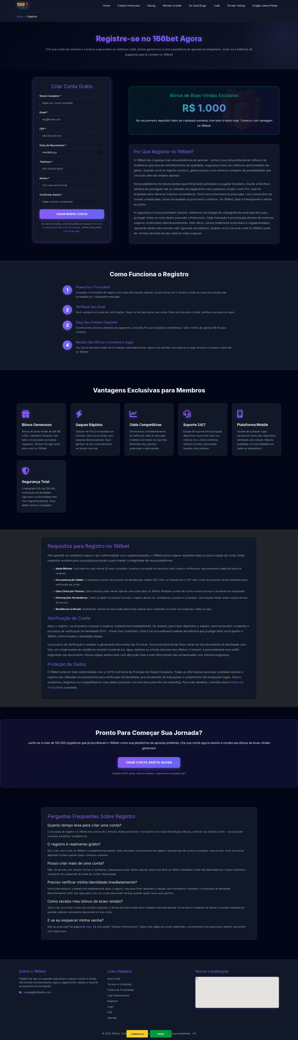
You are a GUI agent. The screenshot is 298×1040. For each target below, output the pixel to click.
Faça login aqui (71, 231)
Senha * (44, 178)
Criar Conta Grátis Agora (149, 762)
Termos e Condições (119, 984)
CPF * (43, 128)
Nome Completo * (50, 95)
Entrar (161, 1033)
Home (106, 5)
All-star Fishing (236, 5)
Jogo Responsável (118, 995)
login (88, 926)
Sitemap (112, 1017)
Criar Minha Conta (72, 214)
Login (110, 1006)
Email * (44, 112)
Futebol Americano (128, 5)
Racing (151, 5)
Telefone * (46, 161)
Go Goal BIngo (197, 5)
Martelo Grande (172, 5)
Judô (217, 5)
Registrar (112, 1001)
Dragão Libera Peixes (265, 5)
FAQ (109, 1012)
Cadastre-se (137, 1033)
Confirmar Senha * (51, 194)
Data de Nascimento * (53, 145)
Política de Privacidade (68, 227)
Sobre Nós (113, 978)
